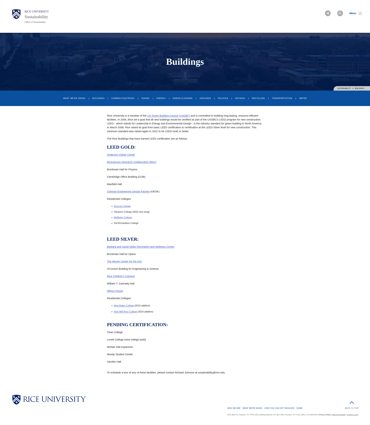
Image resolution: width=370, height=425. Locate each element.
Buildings (98, 98)
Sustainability (36, 16)
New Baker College (124, 305)
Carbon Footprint (123, 98)
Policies (223, 98)
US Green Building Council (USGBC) (168, 115)
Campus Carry (352, 415)
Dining (146, 98)
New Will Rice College (125, 311)
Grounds (205, 98)
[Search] (340, 13)
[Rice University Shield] (16, 14)
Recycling (258, 98)
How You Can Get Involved (279, 408)
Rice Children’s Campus (121, 276)
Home (299, 408)
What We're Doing (74, 98)
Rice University (37, 11)
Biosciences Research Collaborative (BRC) (132, 162)
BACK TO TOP (351, 408)
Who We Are (233, 408)
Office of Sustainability (35, 22)
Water (303, 98)
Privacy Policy (325, 415)
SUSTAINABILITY (344, 88)
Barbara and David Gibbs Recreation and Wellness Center (140, 246)
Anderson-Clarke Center (121, 154)
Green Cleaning (183, 98)
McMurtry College (123, 217)
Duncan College (122, 206)
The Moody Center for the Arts (124, 261)
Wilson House (115, 290)
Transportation (282, 98)
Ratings (240, 98)
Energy (161, 98)
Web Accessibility (339, 415)
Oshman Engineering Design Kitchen (128, 191)
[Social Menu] (328, 13)
